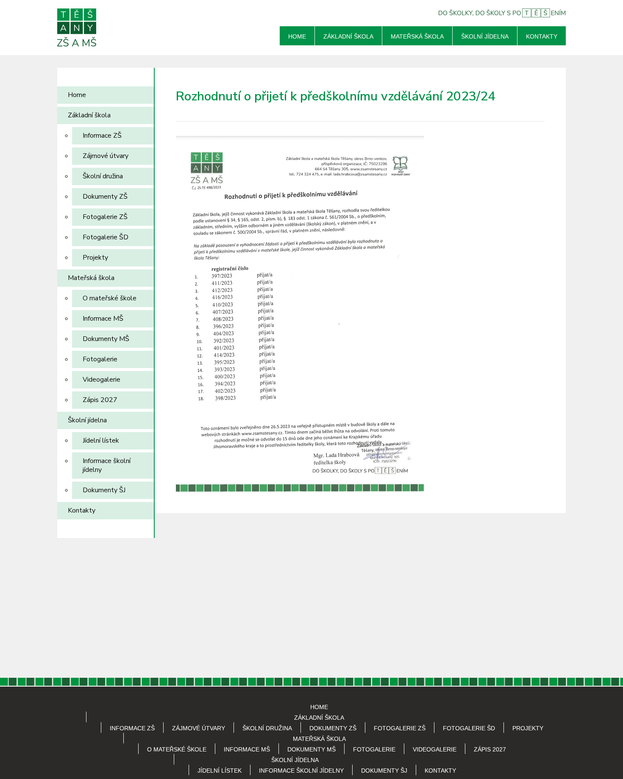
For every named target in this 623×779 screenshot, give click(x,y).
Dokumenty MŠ (106, 339)
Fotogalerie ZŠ (105, 217)
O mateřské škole (109, 298)
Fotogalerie (100, 359)
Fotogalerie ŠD (105, 237)
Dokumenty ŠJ (104, 490)
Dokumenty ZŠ (105, 196)
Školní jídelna (485, 36)
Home (297, 36)
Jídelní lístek (101, 440)
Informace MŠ (103, 318)
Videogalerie (101, 379)
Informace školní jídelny (107, 465)
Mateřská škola (417, 36)
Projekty (95, 257)
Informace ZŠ (102, 135)
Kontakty (541, 36)
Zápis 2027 (100, 400)
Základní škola (348, 36)
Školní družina (103, 176)
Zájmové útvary (105, 156)
